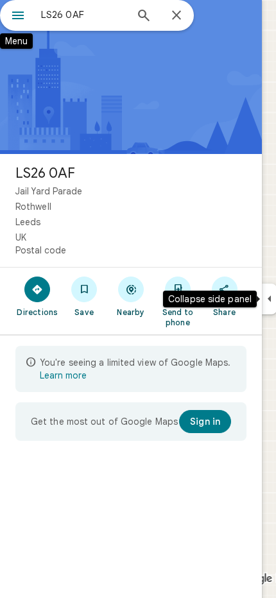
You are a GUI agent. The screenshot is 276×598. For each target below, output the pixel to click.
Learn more (63, 375)
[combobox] (83, 14)
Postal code (40, 250)
